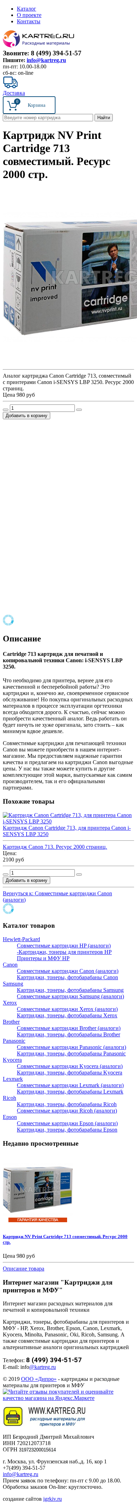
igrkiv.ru (52, 1499)
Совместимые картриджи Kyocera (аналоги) (70, 1066)
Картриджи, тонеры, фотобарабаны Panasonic (71, 1053)
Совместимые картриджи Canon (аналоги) (67, 971)
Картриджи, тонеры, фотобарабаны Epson (67, 1130)
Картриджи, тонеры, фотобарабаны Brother (68, 1034)
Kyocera (12, 1060)
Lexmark (13, 1079)
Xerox (10, 1003)
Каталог (26, 9)
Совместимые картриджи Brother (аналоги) (68, 1028)
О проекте (29, 15)
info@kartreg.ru (46, 60)
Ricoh (9, 1098)
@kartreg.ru (42, 1367)
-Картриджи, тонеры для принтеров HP (64, 952)
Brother (11, 1022)
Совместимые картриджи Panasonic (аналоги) (71, 1047)
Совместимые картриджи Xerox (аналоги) (67, 1009)
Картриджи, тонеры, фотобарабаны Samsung (70, 990)
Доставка (14, 93)
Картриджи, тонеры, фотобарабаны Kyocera (69, 1073)
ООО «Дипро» (39, 1379)
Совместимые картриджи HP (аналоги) (64, 946)
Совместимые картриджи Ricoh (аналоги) (67, 1111)
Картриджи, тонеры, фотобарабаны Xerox (67, 1015)
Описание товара (23, 1269)
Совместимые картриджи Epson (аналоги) (67, 1123)
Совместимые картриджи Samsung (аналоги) (70, 996)
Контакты (28, 21)
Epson (10, 1117)
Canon (10, 965)
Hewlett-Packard (21, 939)
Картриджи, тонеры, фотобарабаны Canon (67, 977)
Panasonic (14, 1041)
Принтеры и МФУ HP (43, 958)
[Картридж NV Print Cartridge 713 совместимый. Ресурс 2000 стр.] (38, 1223)
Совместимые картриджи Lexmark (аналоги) (70, 1085)
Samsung (13, 984)
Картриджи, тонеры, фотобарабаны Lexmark (70, 1092)
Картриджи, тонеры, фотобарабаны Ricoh (67, 1104)
